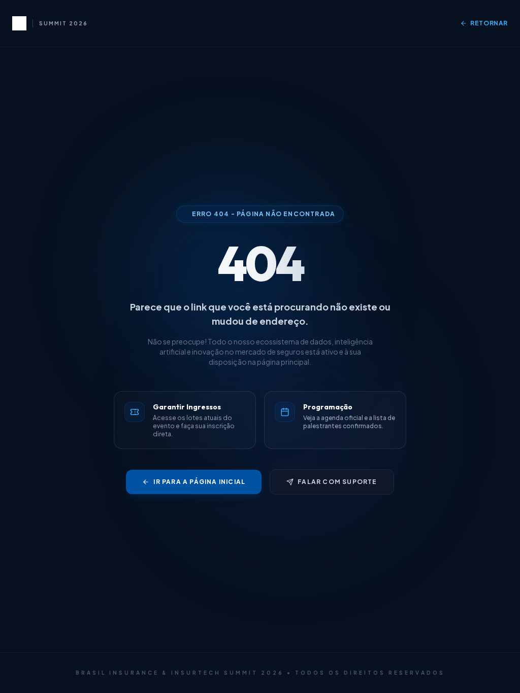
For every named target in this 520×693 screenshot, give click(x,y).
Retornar (489, 23)
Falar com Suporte (337, 482)
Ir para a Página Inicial (199, 482)
